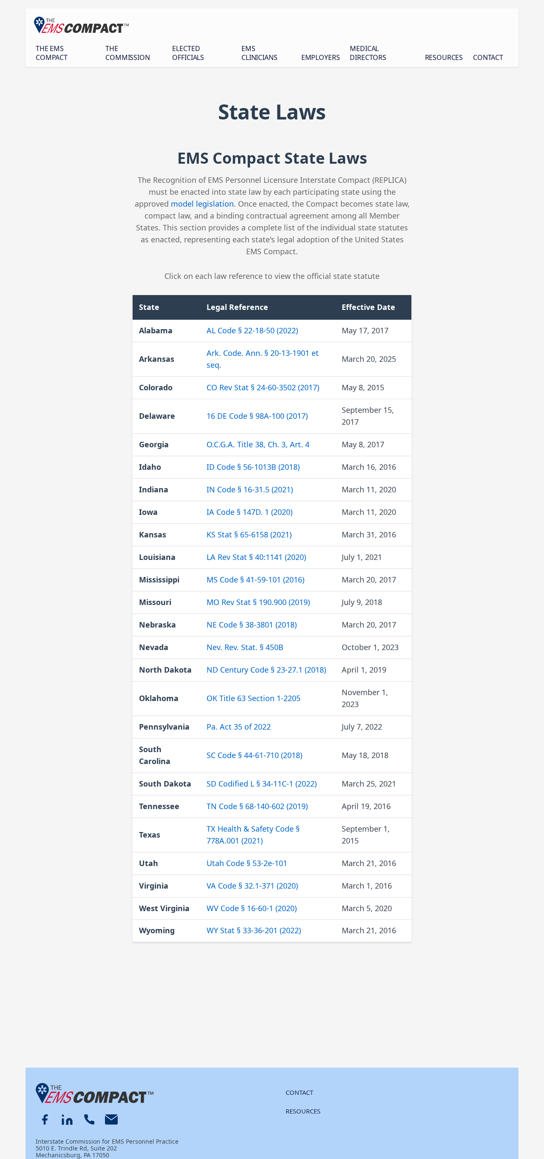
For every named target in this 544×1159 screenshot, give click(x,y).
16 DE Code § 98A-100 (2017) (257, 416)
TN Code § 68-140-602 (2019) (257, 806)
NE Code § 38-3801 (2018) (252, 624)
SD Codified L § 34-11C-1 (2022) (262, 783)
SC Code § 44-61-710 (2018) (254, 755)
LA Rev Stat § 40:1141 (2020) (256, 557)
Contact (488, 57)
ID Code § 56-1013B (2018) (253, 467)
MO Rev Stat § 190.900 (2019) (258, 602)
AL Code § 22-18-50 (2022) (252, 330)
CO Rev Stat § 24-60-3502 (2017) (263, 387)
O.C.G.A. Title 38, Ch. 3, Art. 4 (258, 444)
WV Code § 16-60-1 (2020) (252, 908)
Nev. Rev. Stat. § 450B (245, 647)
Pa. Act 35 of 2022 (239, 727)
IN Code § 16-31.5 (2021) (250, 489)
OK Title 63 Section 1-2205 (253, 698)
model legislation (202, 204)
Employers (320, 57)
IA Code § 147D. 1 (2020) (249, 512)
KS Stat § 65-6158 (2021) (249, 534)
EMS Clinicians (259, 53)
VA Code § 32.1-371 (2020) (252, 886)
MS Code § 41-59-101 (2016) (255, 579)
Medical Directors (368, 53)
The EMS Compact (52, 53)
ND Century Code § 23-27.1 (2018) (266, 670)
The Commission (127, 53)
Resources (444, 57)
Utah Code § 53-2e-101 (247, 863)
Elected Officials (188, 53)
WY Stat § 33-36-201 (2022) (254, 930)
